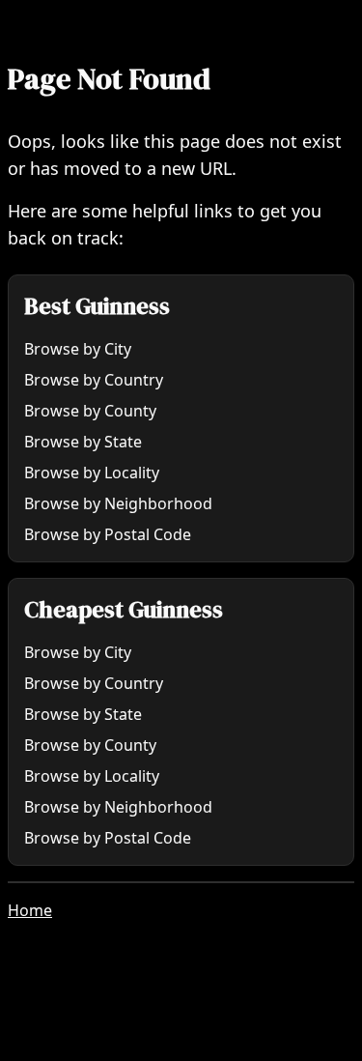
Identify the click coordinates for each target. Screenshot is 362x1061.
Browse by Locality (91, 472)
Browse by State (83, 441)
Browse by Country (93, 379)
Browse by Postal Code (107, 534)
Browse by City (77, 348)
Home (30, 910)
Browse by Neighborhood (118, 503)
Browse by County (90, 410)
